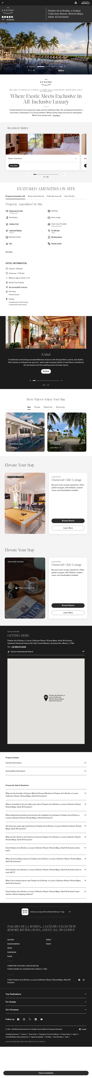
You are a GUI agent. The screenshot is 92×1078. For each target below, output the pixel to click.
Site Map (48, 1037)
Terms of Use (32, 1034)
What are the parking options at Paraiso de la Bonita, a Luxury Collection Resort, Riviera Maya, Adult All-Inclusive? (43, 860)
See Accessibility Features (18, 287)
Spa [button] (10, 243)
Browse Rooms (68, 521)
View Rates (14, 166)
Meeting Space (56, 237)
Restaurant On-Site (16, 211)
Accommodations (13, 944)
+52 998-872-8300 (18, 647)
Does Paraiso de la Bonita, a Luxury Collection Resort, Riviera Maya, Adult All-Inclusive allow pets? (43, 849)
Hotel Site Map (58, 1037)
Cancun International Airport (22, 652)
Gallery (61, 70)
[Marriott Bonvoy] (84, 2)
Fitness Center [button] (56, 243)
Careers (23, 1034)
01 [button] (44, 385)
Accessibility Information (15, 771)
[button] (76, 2)
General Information (14, 763)
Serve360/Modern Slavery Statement (17, 1037)
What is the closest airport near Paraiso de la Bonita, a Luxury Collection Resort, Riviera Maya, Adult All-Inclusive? (43, 881)
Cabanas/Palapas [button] (15, 230)
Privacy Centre (65, 1034)
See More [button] (56, 115)
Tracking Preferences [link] (12, 1034)
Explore (46, 371)
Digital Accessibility (37, 1037)
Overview (10, 939)
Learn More (12, 448)
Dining (9, 948)
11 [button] (48, 385)
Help (66, 1037)
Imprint (48, 944)
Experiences (11, 952)
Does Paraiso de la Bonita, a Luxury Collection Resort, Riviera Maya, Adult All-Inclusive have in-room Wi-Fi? (44, 871)
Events (9, 956)
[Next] (63, 174)
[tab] (15, 196)
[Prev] (28, 174)
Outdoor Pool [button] (14, 224)
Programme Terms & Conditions (49, 1034)
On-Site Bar (55, 230)
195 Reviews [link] (10, 19)
